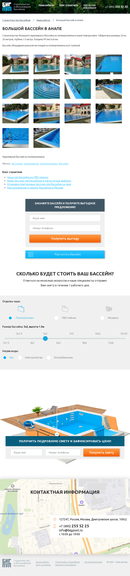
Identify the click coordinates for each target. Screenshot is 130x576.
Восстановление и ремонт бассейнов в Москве (35, 187)
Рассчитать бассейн (68, 254)
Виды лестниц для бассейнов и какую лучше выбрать (39, 180)
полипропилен (49, 163)
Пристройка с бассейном (67, 562)
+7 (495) (116, 6)
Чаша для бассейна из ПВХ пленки (27, 177)
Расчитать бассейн (93, 562)
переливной (31, 163)
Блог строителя (68, 5)
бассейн (63, 163)
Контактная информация (89, 6)
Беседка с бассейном (65, 565)
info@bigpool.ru (71, 530)
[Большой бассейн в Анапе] (15, 64)
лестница (16, 163)
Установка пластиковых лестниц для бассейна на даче (39, 184)
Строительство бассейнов (16, 20)
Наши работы (46, 5)
